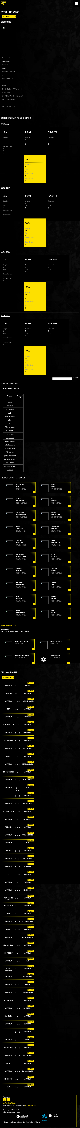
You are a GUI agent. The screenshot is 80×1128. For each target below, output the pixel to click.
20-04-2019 (30, 990)
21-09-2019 (30, 927)
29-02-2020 (30, 832)
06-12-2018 (30, 1076)
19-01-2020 (30, 840)
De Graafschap (9, 466)
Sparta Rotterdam (10, 456)
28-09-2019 (30, 919)
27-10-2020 (30, 777)
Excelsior (10, 470)
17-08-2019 (30, 958)
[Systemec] (44, 1120)
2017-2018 (5, 124)
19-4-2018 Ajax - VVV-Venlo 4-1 (12, 89)
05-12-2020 (30, 738)
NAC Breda (10, 463)
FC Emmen (10, 452)
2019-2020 (5, 252)
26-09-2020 (30, 809)
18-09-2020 (30, 816)
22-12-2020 (30, 706)
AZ (10, 423)
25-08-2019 (30, 950)
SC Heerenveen (10, 448)
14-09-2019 (30, 934)
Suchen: (76, 377)
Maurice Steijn (56, 641)
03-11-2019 (30, 887)
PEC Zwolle (10, 409)
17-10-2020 (30, 793)
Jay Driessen (55, 655)
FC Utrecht (10, 434)
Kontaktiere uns (30, 1105)
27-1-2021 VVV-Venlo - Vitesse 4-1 (12, 96)
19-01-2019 (30, 1045)
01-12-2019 (30, 871)
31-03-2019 (30, 1013)
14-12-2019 (30, 856)
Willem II (10, 406)
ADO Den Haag (9, 416)
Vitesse (10, 402)
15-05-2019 (30, 982)
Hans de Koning (21, 641)
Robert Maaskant (22, 655)
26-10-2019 (30, 903)
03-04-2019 (30, 1005)
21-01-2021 (30, 698)
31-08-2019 (30, 942)
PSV (9, 413)
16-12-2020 (30, 722)
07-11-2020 (30, 761)
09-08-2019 (30, 966)
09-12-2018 (30, 1068)
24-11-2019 (30, 879)
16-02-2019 (30, 1029)
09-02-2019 (30, 1037)
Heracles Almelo (9, 459)
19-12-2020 (30, 714)
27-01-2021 (30, 683)
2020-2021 (5, 315)
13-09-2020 (30, 824)
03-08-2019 (30, 974)
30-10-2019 (30, 895)
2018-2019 (5, 188)
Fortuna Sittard (9, 441)
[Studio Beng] (53, 1116)
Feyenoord (10, 438)
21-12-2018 (30, 1053)
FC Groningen (10, 427)
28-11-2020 (30, 746)
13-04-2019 (30, 997)
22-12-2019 (30, 848)
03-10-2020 (30, 801)
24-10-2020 (30, 785)
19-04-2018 (30, 1084)
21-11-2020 (30, 753)
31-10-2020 (30, 769)
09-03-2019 (30, 1021)
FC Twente (9, 431)
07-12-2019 (30, 864)
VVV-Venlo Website (9, 1103)
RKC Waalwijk (10, 445)
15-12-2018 (30, 1060)
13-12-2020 (30, 730)
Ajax (9, 420)
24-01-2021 (30, 690)
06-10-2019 (30, 911)
